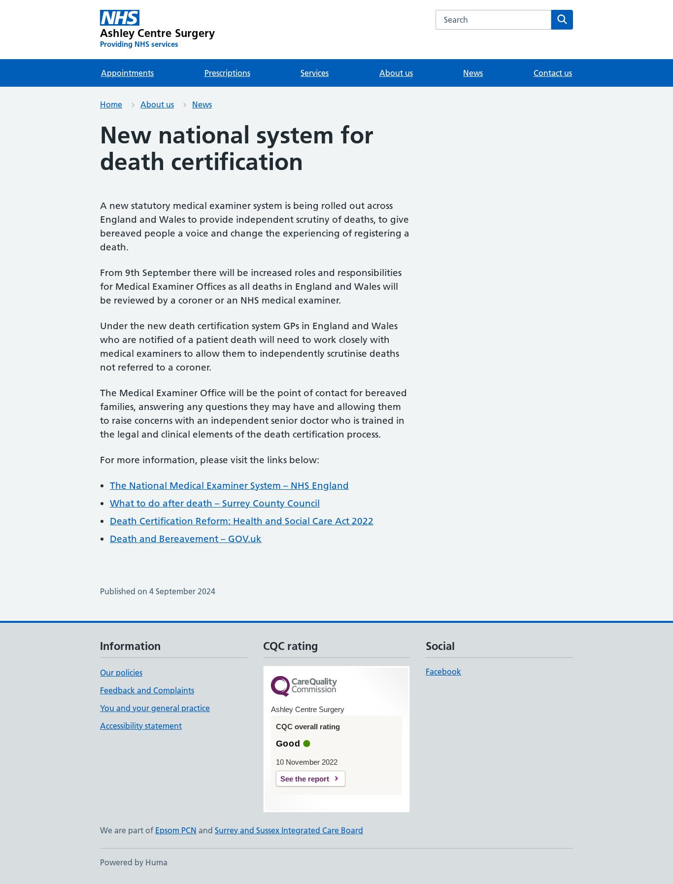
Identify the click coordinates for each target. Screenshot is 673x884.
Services (315, 73)
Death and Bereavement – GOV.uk (186, 538)
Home (111, 104)
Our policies (121, 673)
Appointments (127, 73)
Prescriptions (227, 73)
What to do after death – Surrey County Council (215, 503)
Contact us (553, 73)
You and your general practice (155, 708)
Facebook (443, 672)
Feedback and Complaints (147, 690)
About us (396, 73)
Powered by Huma (134, 862)
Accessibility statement (141, 726)
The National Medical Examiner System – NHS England (229, 485)
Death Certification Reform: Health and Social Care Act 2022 (241, 521)
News (473, 73)
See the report (304, 779)
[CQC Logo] (304, 687)
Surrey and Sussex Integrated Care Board (289, 830)
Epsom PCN (176, 830)
